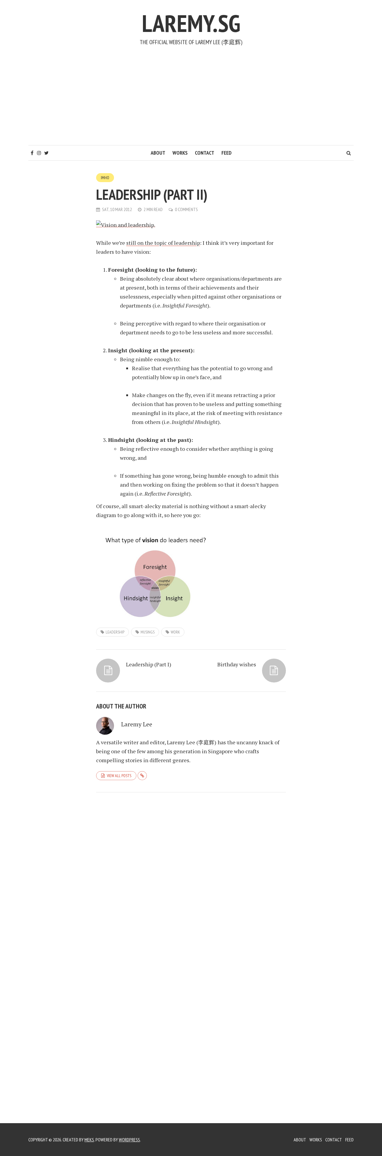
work (175, 632)
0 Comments (186, 209)
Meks (89, 1140)
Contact (204, 152)
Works (180, 152)
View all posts (119, 775)
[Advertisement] (191, 100)
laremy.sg (191, 23)
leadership (115, 632)
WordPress (129, 1140)
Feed (226, 152)
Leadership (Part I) (148, 664)
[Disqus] (191, 879)
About (158, 152)
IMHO (105, 177)
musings (148, 632)
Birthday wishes (236, 664)
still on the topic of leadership (163, 242)
